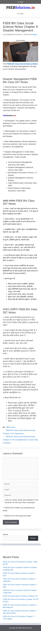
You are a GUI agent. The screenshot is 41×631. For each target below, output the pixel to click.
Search (5, 534)
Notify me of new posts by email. (18, 516)
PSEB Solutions (27, 628)
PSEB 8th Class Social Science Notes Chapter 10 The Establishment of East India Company (20, 440)
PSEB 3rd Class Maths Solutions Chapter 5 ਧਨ (20, 596)
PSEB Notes (10, 427)
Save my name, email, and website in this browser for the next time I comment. (21, 501)
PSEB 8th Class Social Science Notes (22, 64)
